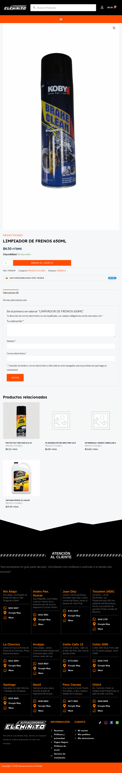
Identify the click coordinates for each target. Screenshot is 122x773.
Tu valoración (15, 321)
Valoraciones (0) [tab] (10, 292)
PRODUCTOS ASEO (13, 235)
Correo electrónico (17, 353)
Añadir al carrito (42, 263)
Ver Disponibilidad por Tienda (60, 278)
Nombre (11, 341)
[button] (61, 19)
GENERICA (61, 270)
